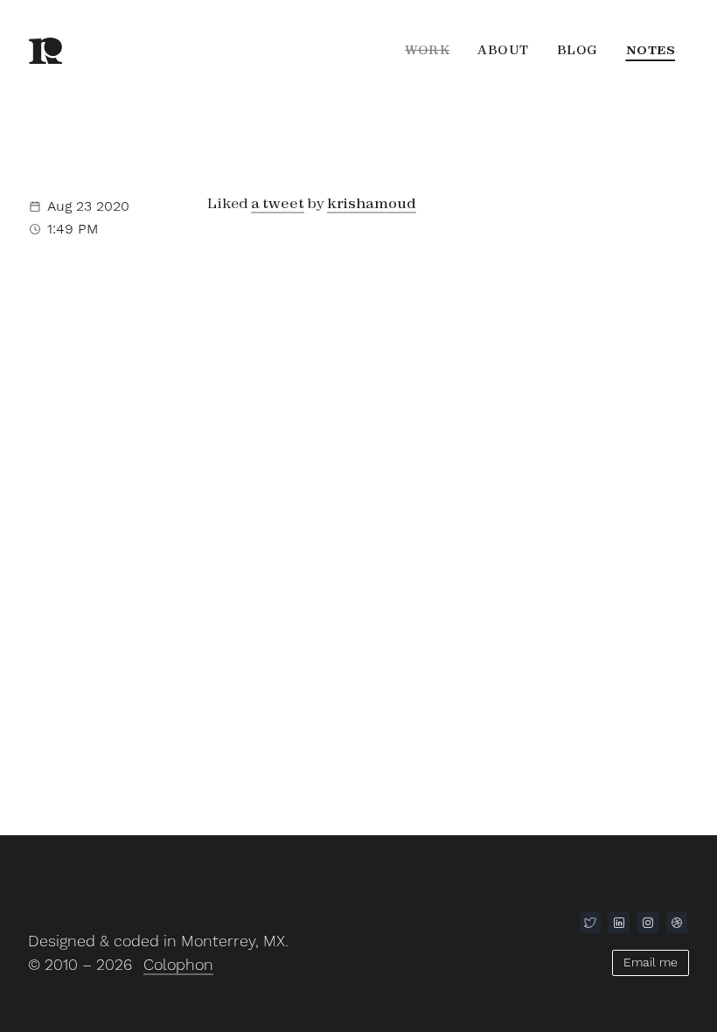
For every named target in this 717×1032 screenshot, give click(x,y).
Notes (651, 50)
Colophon (178, 964)
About (503, 50)
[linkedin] (619, 922)
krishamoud (371, 203)
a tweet (277, 203)
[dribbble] (676, 922)
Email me (650, 962)
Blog (577, 50)
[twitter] (590, 922)
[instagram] (647, 922)
